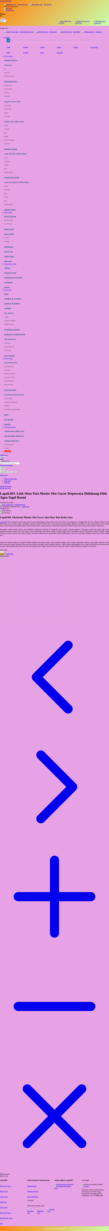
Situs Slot (3, 1202)
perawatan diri (8, 384)
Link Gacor (4, 1197)
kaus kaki (7, 116)
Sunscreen (7, 370)
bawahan (6, 129)
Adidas (25, 47)
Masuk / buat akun (10, 479)
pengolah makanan (12, 329)
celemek (7, 308)
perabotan (8, 282)
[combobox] (10, 463)
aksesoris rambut (9, 76)
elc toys (6, 448)
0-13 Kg (6, 238)
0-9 (104, 40)
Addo (8, 47)
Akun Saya (4, 455)
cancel (3, 467)
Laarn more (25, 507)
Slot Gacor (3, 1207)
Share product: (5, 556)
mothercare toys (9, 444)
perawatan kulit (9, 366)
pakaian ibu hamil (11, 177)
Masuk (3, 457)
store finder (76, 32)
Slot (1, 1223)
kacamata (7, 72)
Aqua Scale (94, 47)
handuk (7, 424)
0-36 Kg (6, 241)
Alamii (59, 47)
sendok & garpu (9, 324)
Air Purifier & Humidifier (12, 409)
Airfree (42, 47)
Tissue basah (8, 398)
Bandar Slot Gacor (6, 1218)
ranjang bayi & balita (13, 277)
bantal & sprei (10, 273)
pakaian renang (10, 149)
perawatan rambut (9, 377)
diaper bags (9, 256)
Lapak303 (3, 522)
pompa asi (7, 343)
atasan (6, 125)
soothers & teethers (12, 303)
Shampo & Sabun (9, 373)
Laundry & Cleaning (10, 402)
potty (6, 415)
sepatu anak (7, 109)
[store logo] (16, 28)
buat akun (7, 481)
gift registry (48, 4)
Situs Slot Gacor (5, 1186)
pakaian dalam (8, 172)
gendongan (8, 247)
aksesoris (7, 143)
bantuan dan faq (32, 1191)
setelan (6, 136)
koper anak (9, 229)
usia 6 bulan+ (8, 224)
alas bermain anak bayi (14, 436)
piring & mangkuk (9, 320)
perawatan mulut (9, 381)
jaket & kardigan (9, 140)
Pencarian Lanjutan (6, 465)
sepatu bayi (7, 105)
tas (5, 69)
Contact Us (97, 23)
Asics (8, 52)
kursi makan (9, 356)
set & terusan (8, 89)
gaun (5, 133)
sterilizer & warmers (12, 299)
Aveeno (25, 52)
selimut (7, 268)
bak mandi (8, 419)
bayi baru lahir (8, 220)
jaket (5, 168)
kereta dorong (10, 216)
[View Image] (0, 1172)
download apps (22, 4)
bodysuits (7, 96)
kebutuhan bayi (10, 81)
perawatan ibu (10, 390)
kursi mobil (9, 234)
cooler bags (7, 350)
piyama (6, 92)
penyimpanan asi (9, 346)
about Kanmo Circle (27, 32)
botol (6, 294)
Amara (75, 47)
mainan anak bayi (11, 441)
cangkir (6, 317)
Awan (42, 52)
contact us (98, 32)
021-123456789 (32, 1197)
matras (7, 287)
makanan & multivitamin (14, 334)
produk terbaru (10, 60)
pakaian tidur (8, 85)
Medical (6, 406)
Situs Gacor (4, 1191)
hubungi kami (32, 1186)
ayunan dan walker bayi (14, 431)
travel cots (8, 252)
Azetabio (60, 52)
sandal (6, 113)
